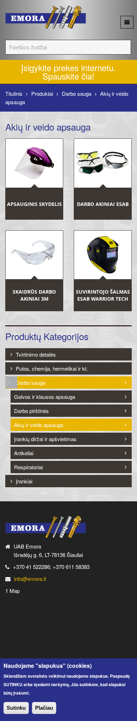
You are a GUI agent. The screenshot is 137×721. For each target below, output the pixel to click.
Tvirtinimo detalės (36, 354)
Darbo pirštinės (31, 410)
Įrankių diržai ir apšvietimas (45, 439)
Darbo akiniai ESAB (103, 203)
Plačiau (44, 708)
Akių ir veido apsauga (38, 424)
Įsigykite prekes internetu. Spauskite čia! (68, 71)
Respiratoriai (28, 467)
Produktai (42, 93)
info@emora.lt (30, 578)
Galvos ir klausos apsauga (44, 396)
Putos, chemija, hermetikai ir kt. (52, 368)
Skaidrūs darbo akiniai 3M (34, 295)
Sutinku (16, 708)
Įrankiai (24, 481)
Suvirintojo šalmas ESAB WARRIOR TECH (103, 295)
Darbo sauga (76, 93)
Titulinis (13, 93)
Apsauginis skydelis (34, 203)
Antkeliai (23, 453)
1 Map (12, 590)
